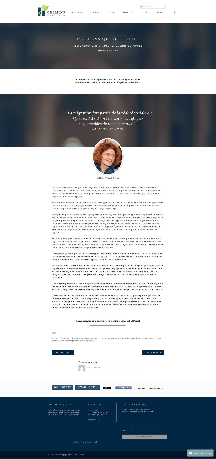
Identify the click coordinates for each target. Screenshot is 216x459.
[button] (108, 50)
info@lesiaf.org (93, 419)
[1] (53, 338)
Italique (81, 454)
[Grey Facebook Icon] (174, 12)
